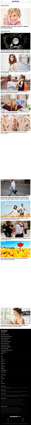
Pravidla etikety (2, 387)
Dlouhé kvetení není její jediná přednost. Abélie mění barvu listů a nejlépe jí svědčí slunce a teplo (11, 408)
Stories (2, 365)
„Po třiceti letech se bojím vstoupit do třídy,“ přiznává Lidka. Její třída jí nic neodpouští (10, 410)
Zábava (2, 361)
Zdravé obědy (9, 388)
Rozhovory (3, 363)
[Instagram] (3, 332)
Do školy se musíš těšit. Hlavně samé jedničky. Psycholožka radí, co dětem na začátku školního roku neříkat (13, 403)
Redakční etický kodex (5, 345)
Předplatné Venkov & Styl (5, 338)
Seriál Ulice (22, 391)
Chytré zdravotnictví (26, 391)
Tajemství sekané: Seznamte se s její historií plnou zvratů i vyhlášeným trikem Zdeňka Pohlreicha (12, 402)
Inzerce (2, 353)
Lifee (2, 381)
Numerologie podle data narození (23, 387)
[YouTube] (4, 332)
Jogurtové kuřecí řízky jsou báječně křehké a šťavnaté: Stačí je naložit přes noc (9, 412)
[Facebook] (1, 332)
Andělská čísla (14, 387)
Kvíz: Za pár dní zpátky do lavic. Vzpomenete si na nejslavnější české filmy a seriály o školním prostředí (12, 399)
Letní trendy (5, 388)
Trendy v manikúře (3, 391)
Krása (2, 358)
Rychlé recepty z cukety (16, 396)
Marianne (23, 418)
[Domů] (15, 1)
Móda (2, 356)
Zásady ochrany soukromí (5, 346)
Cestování (18, 387)
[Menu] (2, 1)
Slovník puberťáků (7, 387)
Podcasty (2, 368)
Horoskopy (3, 366)
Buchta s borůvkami (10, 396)
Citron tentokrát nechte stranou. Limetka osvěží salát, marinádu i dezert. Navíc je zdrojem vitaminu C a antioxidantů (14, 411)
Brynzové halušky (6, 396)
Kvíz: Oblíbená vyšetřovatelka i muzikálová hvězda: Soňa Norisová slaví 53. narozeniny (10, 401)
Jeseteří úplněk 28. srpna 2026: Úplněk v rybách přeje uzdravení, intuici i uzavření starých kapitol (11, 400)
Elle (2, 376)
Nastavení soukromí (4, 348)
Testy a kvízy (11, 387)
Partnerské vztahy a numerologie (16, 391)
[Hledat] (29, 1)
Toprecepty (3, 383)
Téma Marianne (3, 370)
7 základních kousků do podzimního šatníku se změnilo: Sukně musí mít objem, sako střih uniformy (12, 409)
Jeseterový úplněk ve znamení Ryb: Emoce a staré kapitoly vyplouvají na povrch (10, 407)
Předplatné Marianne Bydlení (6, 336)
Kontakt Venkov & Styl (5, 343)
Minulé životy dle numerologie (9, 391)
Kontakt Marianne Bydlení (6, 341)
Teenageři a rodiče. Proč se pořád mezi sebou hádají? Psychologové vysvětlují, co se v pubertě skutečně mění (13, 404)
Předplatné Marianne (5, 334)
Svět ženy (3, 378)
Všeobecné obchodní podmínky (6, 350)
